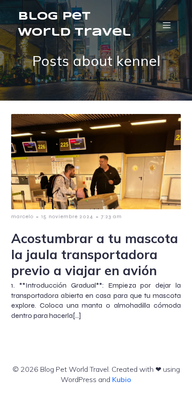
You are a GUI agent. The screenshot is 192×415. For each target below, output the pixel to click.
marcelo (22, 216)
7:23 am (111, 216)
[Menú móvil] (166, 25)
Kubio (121, 379)
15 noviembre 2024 (67, 216)
